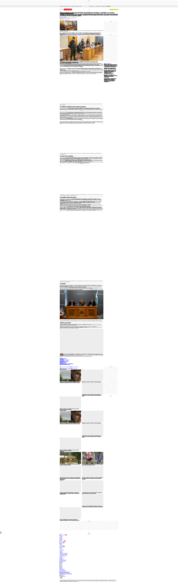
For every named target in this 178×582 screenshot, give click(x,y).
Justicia (61, 537)
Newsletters (62, 541)
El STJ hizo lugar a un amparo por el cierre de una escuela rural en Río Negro (70, 464)
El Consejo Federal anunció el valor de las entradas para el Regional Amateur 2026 (92, 464)
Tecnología (62, 550)
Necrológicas (103, 6)
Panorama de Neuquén (64, 553)
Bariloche (73, 6)
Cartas (61, 556)
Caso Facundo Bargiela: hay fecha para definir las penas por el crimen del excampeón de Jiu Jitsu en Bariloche (79, 62)
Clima (61, 548)
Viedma (80, 6)
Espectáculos (62, 545)
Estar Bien (61, 546)
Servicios (60, 540)
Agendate (61, 542)
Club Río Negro (98, 6)
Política (60, 535)
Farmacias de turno (62, 571)
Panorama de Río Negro (64, 554)
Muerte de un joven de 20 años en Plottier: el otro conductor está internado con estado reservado (111, 65)
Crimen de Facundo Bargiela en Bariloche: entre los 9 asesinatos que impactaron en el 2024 (81, 354)
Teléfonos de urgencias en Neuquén (65, 574)
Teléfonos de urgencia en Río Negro (65, 573)
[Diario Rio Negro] (63, 578)
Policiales (61, 557)
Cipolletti (76, 6)
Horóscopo (62, 548)
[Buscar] (62, 9)
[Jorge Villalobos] (60, 16)
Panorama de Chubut (63, 554)
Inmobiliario (61, 559)
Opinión (60, 551)
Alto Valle (60, 563)
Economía (61, 538)
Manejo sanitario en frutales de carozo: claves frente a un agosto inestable (110, 76)
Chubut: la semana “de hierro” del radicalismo (110, 69)
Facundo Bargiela (78, 34)
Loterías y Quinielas (62, 570)
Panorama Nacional (63, 555)
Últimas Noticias (63, 535)
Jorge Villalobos (63, 17)
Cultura (60, 544)
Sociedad (60, 547)
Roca (70, 6)
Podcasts (60, 558)
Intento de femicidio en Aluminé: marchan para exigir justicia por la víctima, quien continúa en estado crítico (69, 493)
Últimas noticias (62, 6)
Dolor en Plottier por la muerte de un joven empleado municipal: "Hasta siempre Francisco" (70, 520)
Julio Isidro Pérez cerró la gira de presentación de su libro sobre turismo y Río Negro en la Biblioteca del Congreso (70, 478)
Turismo (60, 539)
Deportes (61, 543)
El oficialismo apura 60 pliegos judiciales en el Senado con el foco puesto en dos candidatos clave (110, 72)
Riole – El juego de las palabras (64, 571)
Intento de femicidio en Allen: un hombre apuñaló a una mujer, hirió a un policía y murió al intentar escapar (92, 478)
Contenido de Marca (62, 560)
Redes (60, 541)
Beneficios (61, 575)
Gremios (61, 536)
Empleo (60, 568)
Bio (60, 549)
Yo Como (61, 551)
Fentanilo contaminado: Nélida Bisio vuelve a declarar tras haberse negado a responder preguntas (110, 80)
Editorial (61, 552)
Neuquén (67, 6)
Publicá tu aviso (62, 568)
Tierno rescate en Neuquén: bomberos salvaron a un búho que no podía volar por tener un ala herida (92, 506)
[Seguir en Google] (60, 32)
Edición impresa (62, 561)
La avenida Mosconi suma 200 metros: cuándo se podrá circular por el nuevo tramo (92, 493)
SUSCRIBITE (114, 9)
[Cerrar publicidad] (1, 532)
